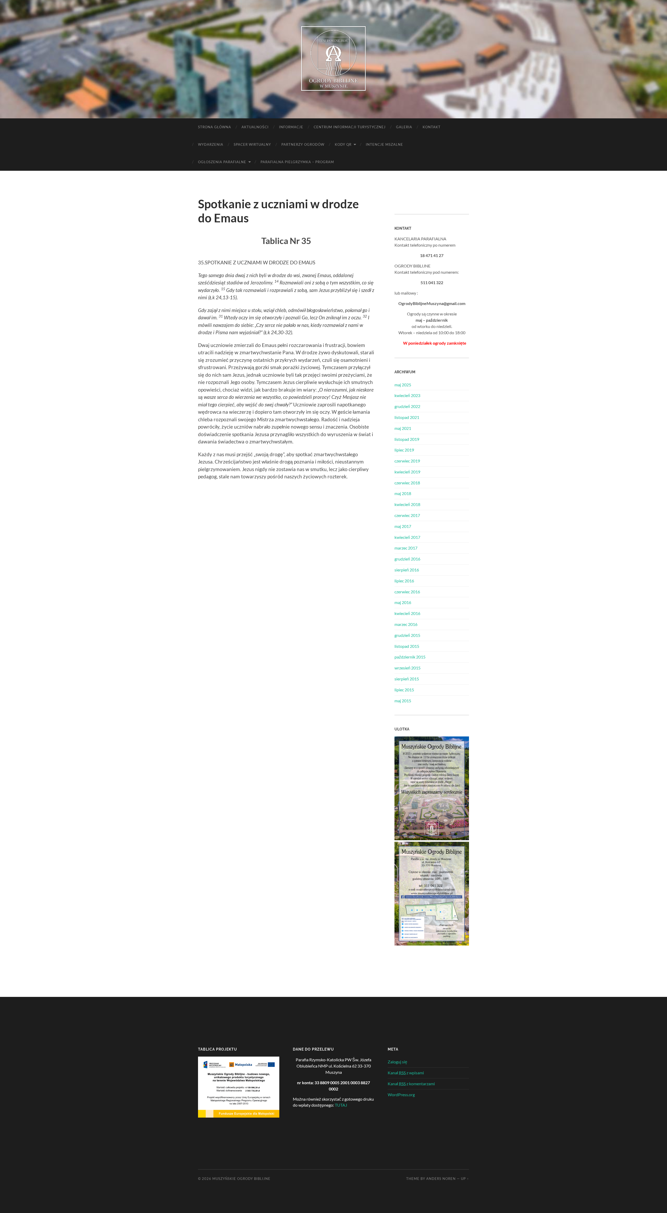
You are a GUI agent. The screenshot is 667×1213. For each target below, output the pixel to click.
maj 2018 (402, 493)
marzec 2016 (405, 624)
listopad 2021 (406, 417)
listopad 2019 (406, 439)
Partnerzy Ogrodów (302, 144)
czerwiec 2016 (407, 591)
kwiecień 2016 (407, 613)
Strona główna (214, 127)
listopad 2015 (406, 646)
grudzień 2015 (407, 635)
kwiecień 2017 (407, 537)
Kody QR (343, 144)
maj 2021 (402, 428)
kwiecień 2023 (407, 395)
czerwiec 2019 (407, 460)
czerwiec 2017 (407, 515)
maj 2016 (402, 602)
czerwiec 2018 (407, 482)
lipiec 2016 (404, 580)
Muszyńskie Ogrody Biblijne (241, 1179)
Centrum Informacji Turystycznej (350, 127)
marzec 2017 (405, 547)
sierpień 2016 (406, 569)
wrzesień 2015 (407, 667)
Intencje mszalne (384, 144)
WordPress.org (401, 1094)
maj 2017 (402, 526)
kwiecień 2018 (407, 504)
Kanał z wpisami (406, 1072)
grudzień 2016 (407, 558)
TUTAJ (341, 1104)
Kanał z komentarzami (411, 1083)
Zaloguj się (397, 1061)
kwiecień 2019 (407, 471)
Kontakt (432, 127)
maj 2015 (402, 700)
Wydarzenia (210, 144)
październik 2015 (409, 656)
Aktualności (255, 127)
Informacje (291, 127)
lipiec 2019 (404, 449)
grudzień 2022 (407, 406)
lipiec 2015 (404, 689)
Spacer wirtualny (252, 144)
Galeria (404, 127)
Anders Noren (441, 1179)
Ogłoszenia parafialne (222, 162)
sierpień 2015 (406, 678)
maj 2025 (402, 384)
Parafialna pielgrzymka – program (297, 162)
